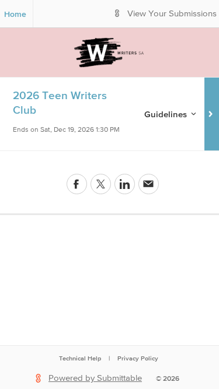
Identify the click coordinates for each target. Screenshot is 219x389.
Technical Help (80, 358)
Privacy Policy (137, 358)
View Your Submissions (172, 13)
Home (15, 14)
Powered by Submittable (95, 378)
